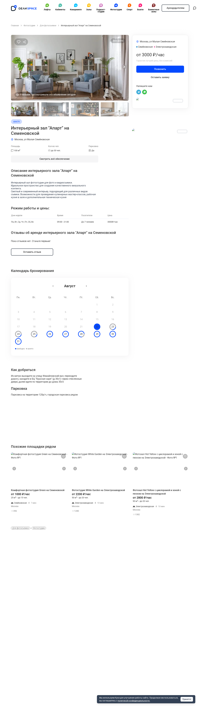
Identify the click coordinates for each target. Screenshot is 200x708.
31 (18, 341)
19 (49, 326)
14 (81, 319)
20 (65, 326)
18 (34, 326)
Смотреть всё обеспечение (55, 159)
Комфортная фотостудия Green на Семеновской (37, 490)
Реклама (178, 101)
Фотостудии (116, 9)
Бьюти (140, 9)
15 (97, 319)
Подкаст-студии (101, 10)
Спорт (130, 9)
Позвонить (160, 69)
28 (81, 334)
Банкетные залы (153, 10)
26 (49, 334)
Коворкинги (76, 9)
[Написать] (138, 92)
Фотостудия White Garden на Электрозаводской (98, 490)
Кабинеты (60, 9)
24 (18, 334)
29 (97, 334)
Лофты (47, 9)
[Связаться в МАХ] (195, 8)
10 (18, 319)
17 (18, 326)
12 (49, 319)
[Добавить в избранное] (19, 42)
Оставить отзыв (32, 252)
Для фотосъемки (20, 528)
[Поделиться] (24, 42)
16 (112, 319)
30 (112, 334)
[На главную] (24, 8)
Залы (89, 9)
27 (65, 334)
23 (112, 326)
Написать (57, 511)
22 (97, 326)
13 (65, 319)
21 (81, 326)
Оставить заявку (160, 77)
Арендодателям (175, 8)
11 (34, 319)
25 (34, 334)
